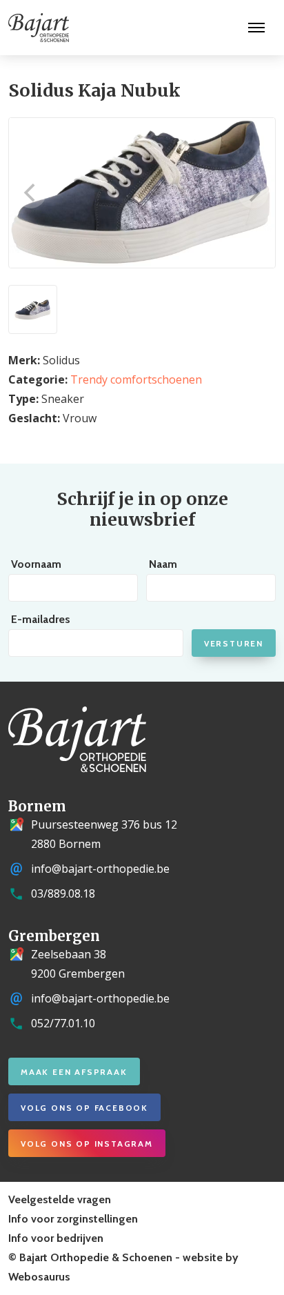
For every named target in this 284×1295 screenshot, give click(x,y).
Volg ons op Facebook (84, 1108)
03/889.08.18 (63, 893)
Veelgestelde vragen (59, 1199)
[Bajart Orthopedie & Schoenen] (34, 28)
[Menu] (256, 27)
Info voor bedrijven (55, 1238)
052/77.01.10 (63, 1023)
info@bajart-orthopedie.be (100, 868)
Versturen (233, 643)
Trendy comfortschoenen (136, 379)
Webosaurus (39, 1276)
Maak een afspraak (74, 1072)
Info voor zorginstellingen (73, 1218)
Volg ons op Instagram (87, 1143)
